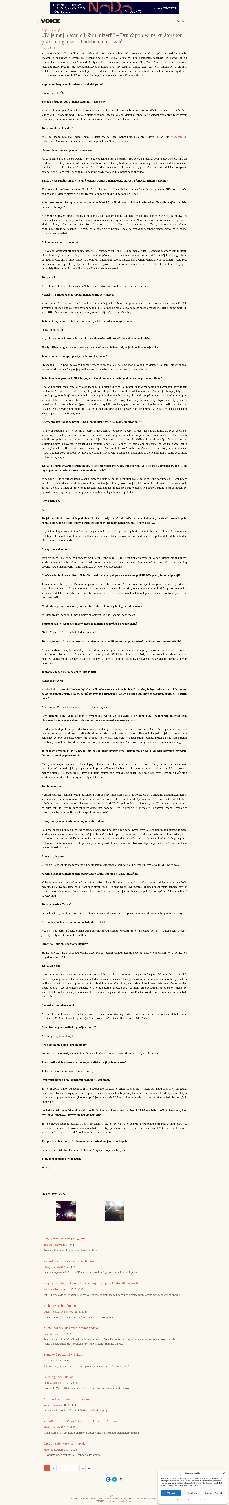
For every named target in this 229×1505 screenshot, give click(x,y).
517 (82, 1468)
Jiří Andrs (49, 1360)
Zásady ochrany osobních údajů (198, 1500)
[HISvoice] (54, 21)
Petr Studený (51, 1334)
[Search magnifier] (178, 21)
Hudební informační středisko (107, 1498)
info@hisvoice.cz (153, 1498)
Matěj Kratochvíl (53, 1267)
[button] (223, 1473)
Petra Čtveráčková (54, 1382)
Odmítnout (192, 1493)
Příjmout (171, 1493)
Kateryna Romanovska (56, 1289)
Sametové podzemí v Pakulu (63, 1354)
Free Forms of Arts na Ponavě (64, 1239)
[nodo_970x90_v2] (114, 8)
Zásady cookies (181, 1500)
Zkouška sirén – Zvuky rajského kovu (70, 1261)
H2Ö (84, 57)
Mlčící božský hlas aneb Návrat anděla (71, 1328)
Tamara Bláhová (53, 1245)
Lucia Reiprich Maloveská (58, 1311)
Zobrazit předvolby (214, 1493)
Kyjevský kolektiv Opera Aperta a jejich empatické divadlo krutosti (91, 1283)
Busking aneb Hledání (59, 1377)
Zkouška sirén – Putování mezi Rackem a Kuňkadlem (81, 1421)
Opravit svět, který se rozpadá (65, 1443)
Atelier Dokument (127, 1501)
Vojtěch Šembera (53, 1405)
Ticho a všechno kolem (60, 1306)
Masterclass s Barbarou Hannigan (67, 1399)
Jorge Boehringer (52, 30)
